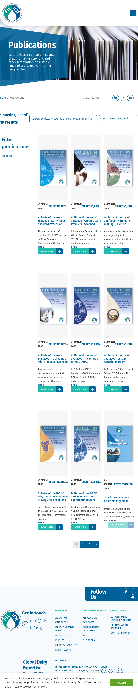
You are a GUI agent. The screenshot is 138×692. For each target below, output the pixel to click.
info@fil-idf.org (38, 624)
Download (47, 251)
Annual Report (120, 633)
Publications (64, 635)
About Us (61, 617)
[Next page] (96, 544)
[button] (133, 13)
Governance (63, 650)
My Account (90, 617)
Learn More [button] (40, 686)
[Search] (91, 118)
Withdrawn (118, 524)
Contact (88, 622)
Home (3, 97)
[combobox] (63, 118)
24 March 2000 (43, 206)
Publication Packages (91, 629)
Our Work (61, 622)
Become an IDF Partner (119, 626)
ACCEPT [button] (121, 682)
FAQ (85, 635)
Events (59, 640)
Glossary (89, 640)
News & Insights (66, 645)
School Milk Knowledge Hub (121, 618)
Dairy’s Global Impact (65, 629)
